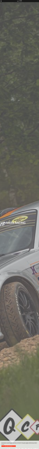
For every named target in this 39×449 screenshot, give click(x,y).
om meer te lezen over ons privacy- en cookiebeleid (17, 443)
